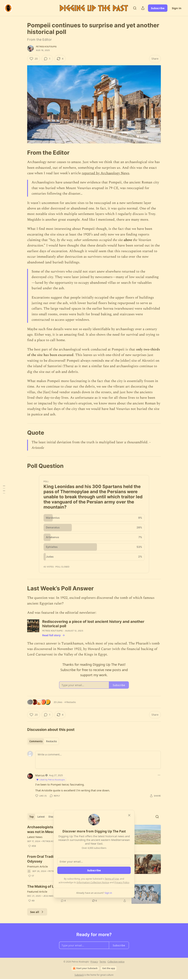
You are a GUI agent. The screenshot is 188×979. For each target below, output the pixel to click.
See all (34, 912)
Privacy (94, 961)
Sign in (176, 8)
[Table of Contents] (4, 489)
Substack (79, 974)
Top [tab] (31, 816)
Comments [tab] (35, 741)
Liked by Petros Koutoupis (52, 779)
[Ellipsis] (159, 775)
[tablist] (43, 741)
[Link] (22, 153)
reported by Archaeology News (105, 173)
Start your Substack (86, 968)
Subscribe (157, 8)
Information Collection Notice (93, 882)
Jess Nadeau (50, 896)
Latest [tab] (41, 816)
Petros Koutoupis (46, 46)
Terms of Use (112, 878)
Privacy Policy (121, 882)
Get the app (108, 968)
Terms (103, 961)
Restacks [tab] (51, 741)
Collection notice (116, 961)
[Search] (134, 8)
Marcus (40, 775)
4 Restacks (70, 702)
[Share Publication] (143, 8)
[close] (129, 815)
